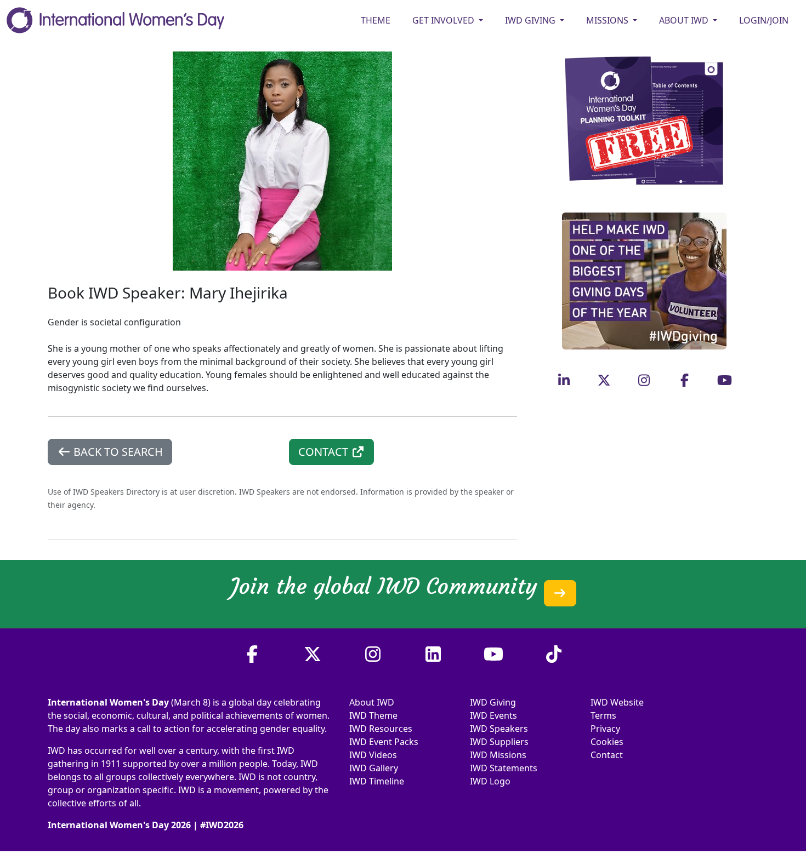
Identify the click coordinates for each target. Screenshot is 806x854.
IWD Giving (493, 702)
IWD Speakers (499, 729)
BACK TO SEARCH (117, 451)
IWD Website (617, 702)
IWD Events (493, 715)
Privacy (605, 729)
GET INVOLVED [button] (444, 20)
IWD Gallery (373, 768)
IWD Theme (373, 715)
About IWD (371, 702)
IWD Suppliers (499, 742)
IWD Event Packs (383, 742)
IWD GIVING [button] (531, 20)
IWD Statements (503, 768)
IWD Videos (373, 755)
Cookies (607, 742)
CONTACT (324, 451)
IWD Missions (498, 755)
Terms (603, 715)
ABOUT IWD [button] (685, 20)
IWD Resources (380, 729)
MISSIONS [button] (608, 20)
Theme (375, 20)
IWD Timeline (376, 781)
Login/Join (763, 20)
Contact (607, 755)
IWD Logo (490, 781)
